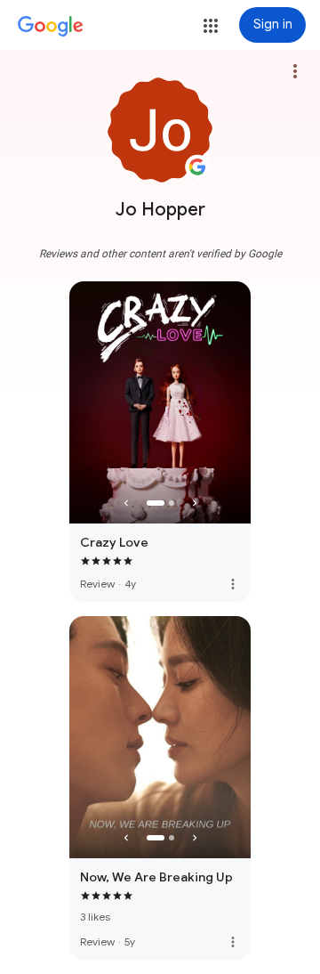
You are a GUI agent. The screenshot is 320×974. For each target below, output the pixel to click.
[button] (210, 26)
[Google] (51, 26)
